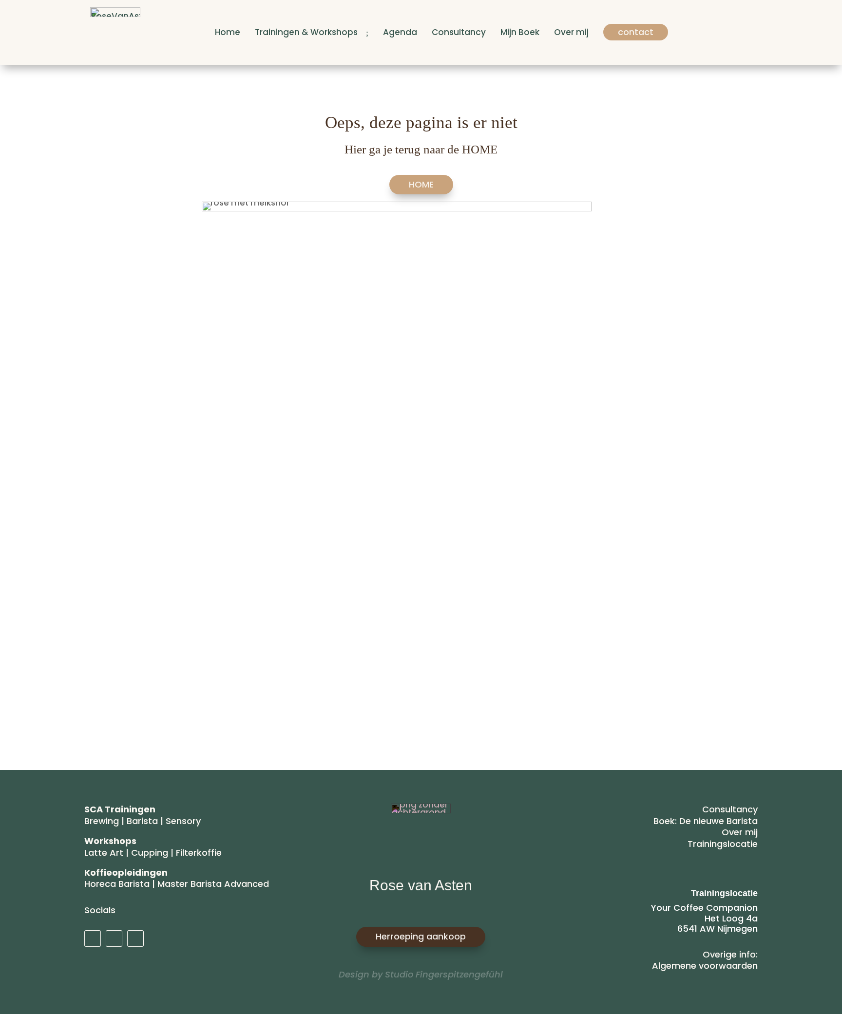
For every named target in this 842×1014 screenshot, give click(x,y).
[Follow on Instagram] (114, 938)
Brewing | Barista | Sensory (142, 821)
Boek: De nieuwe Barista (705, 821)
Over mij (740, 832)
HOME (421, 184)
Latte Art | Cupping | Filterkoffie (153, 852)
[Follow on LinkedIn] (92, 938)
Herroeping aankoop (421, 936)
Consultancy (730, 809)
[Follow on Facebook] (135, 938)
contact (635, 32)
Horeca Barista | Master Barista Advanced (176, 884)
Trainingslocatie (723, 844)
